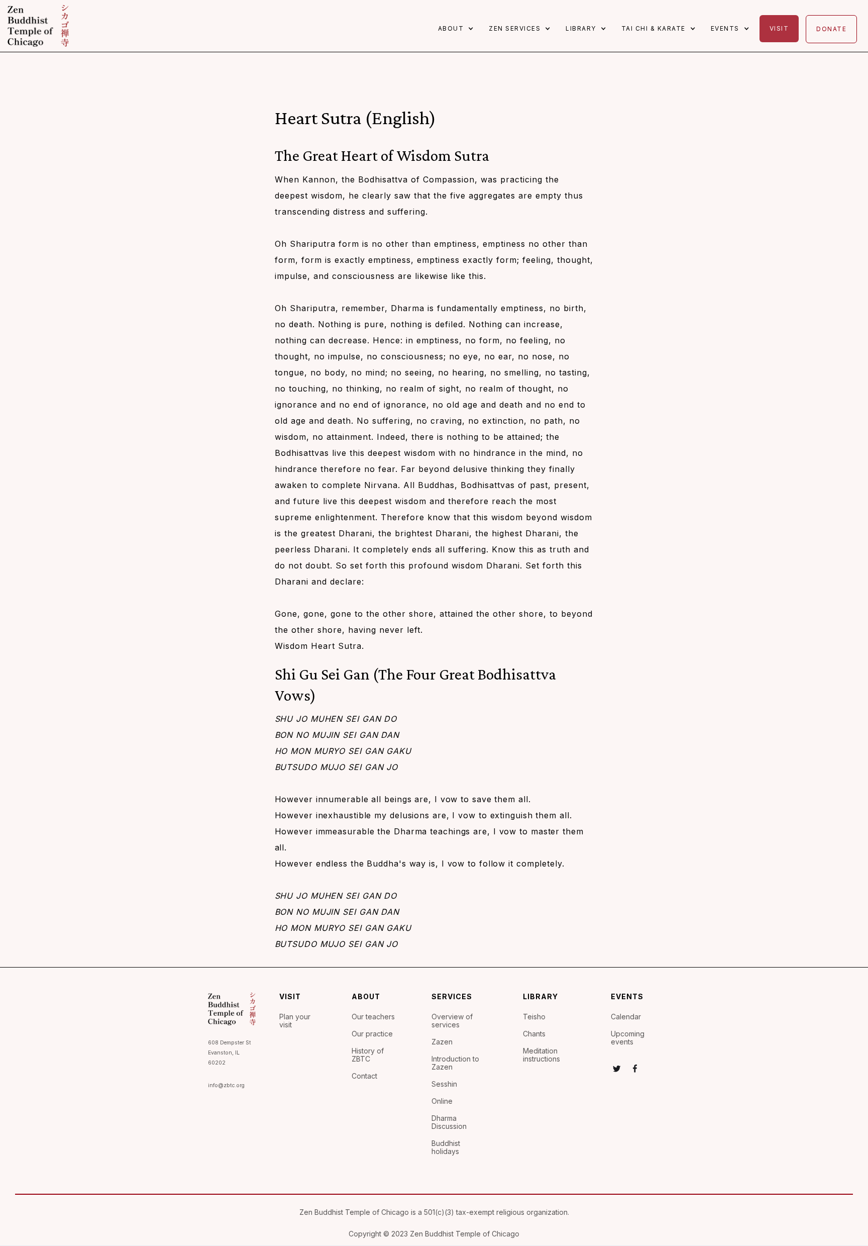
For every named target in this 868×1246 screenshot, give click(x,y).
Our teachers (373, 1017)
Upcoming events (627, 1038)
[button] (458, 29)
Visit (779, 28)
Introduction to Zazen (455, 1063)
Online (442, 1101)
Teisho (534, 1017)
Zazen (442, 1042)
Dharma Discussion (449, 1122)
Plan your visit (294, 1021)
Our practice (372, 1034)
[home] (38, 26)
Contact (364, 1076)
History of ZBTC (368, 1055)
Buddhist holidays (445, 1147)
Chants (534, 1034)
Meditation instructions (541, 1055)
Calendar (626, 1017)
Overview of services (452, 1021)
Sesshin (444, 1084)
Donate (831, 29)
